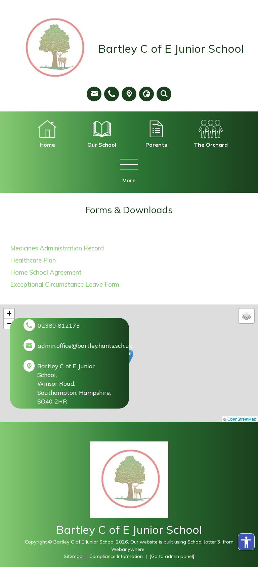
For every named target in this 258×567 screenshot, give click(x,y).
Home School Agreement (46, 272)
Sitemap (73, 556)
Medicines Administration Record (57, 248)
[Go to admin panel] (172, 556)
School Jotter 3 (203, 542)
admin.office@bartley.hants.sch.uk (85, 345)
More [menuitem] (129, 180)
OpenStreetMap (241, 419)
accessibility (246, 542)
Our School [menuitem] (101, 144)
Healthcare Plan (33, 260)
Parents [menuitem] (156, 144)
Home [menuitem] (47, 144)
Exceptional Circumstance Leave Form (64, 284)
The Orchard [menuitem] (211, 144)
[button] (129, 356)
